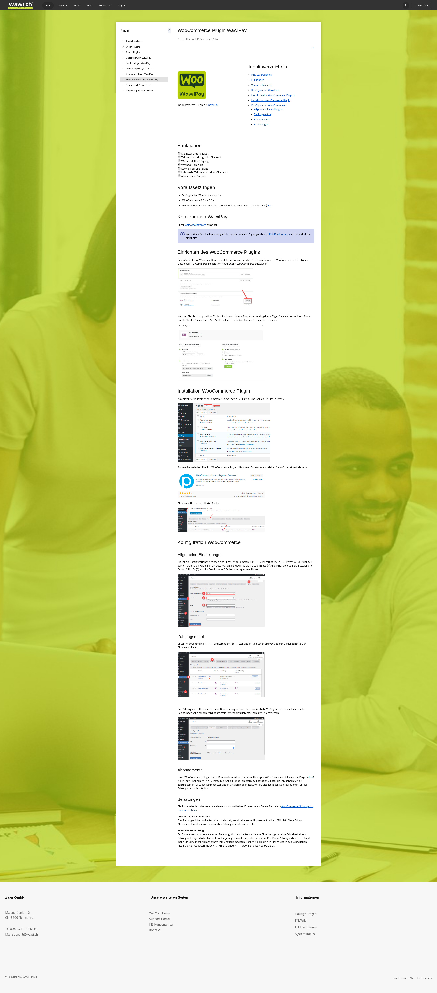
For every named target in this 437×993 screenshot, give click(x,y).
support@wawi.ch (25, 934)
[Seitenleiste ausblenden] (169, 444)
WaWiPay (62, 5)
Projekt (121, 5)
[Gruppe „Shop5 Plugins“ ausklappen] (123, 52)
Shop (89, 5)
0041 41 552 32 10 (23, 928)
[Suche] (406, 5)
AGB (411, 978)
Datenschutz (424, 978)
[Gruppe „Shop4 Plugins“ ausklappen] (123, 47)
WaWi (77, 5)
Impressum (400, 978)
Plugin (48, 5)
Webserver (105, 5)
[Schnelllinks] (20, 5)
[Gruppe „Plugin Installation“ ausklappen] (123, 41)
